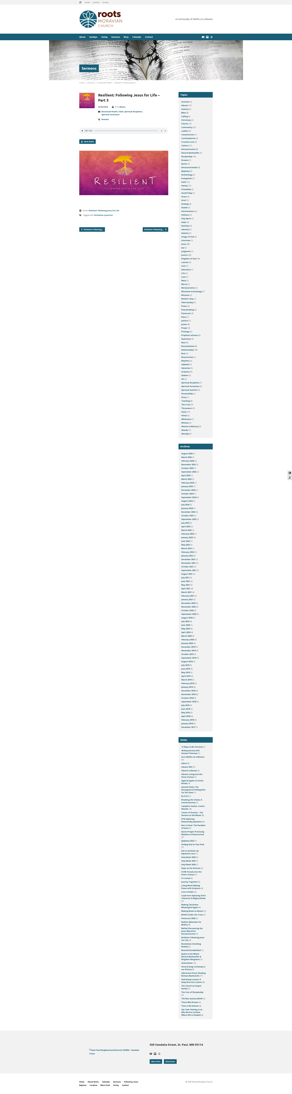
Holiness (185, 215)
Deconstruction (188, 149)
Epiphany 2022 (187, 841)
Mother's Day (187, 299)
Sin (182, 379)
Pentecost (186, 313)
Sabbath (185, 364)
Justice (184, 255)
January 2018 (187, 723)
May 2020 (185, 628)
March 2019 (186, 679)
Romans (105, 119)
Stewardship (187, 393)
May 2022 (185, 545)
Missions (185, 295)
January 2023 (187, 537)
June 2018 (185, 709)
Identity (185, 229)
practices (108, 215)
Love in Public (187, 892)
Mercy (184, 284)
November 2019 (188, 650)
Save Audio (88, 141)
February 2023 (187, 534)
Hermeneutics (187, 211)
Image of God (187, 237)
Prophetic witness (189, 335)
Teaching (185, 401)
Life (183, 273)
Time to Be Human (189, 1006)
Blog (126, 37)
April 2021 (185, 588)
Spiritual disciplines (133, 111)
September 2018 (188, 701)
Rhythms (185, 361)
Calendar (136, 37)
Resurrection (187, 357)
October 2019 (187, 654)
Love (183, 277)
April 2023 (185, 526)
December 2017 (188, 727)
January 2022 (187, 555)
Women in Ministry (190, 426)
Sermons (115, 37)
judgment (186, 251)
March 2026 (186, 457)
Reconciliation (187, 346)
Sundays (93, 37)
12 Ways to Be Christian (192, 747)
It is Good (185, 878)
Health (184, 207)
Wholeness (186, 419)
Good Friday (186, 193)
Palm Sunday (187, 302)
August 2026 (187, 453)
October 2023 (187, 515)
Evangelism (186, 178)
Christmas (186, 120)
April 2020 (185, 632)
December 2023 (188, 512)
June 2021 (185, 581)
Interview (185, 240)
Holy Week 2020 (188, 857)
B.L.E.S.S (184, 796)
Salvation (185, 368)
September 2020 (188, 614)
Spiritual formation (110, 114)
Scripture (185, 371)
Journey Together (189, 882)
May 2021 (185, 585)
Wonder (184, 430)
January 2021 (187, 599)
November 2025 (188, 464)
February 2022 (187, 552)
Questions (186, 339)
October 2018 (187, 698)
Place (183, 317)
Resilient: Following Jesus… (126, 83)
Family (184, 185)
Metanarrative (188, 288)
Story (183, 397)
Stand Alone (186, 963)
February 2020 (187, 639)
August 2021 (187, 574)
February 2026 (187, 461)
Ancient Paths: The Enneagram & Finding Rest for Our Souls (193, 790)
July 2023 (185, 523)
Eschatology (186, 174)
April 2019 (185, 676)
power (184, 324)
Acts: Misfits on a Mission (192, 757)
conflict (184, 131)
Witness (185, 423)
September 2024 (188, 497)
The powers (186, 408)
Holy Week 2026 (188, 864)
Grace (184, 196)
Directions (170, 1061)
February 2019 (187, 683)
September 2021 (188, 570)
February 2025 (187, 483)
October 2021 (187, 566)
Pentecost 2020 (188, 918)
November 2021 (188, 563)
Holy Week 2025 (188, 861)
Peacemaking (187, 309)
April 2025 (185, 475)
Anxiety (184, 109)
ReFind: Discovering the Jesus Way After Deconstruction (192, 931)
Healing (185, 204)
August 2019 (187, 661)
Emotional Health (105, 83)
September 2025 (188, 472)
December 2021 (188, 559)
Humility (185, 226)
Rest (183, 353)
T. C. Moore (120, 107)
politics (184, 320)
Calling (184, 116)
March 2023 (186, 530)
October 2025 (187, 468)
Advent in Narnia (189, 770)
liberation (185, 269)
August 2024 (187, 501)
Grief (183, 200)
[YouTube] (203, 37)
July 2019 (185, 665)
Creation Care (187, 142)
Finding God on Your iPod (192, 844)
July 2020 (185, 621)
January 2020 (187, 643)
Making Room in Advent (192, 911)
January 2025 (187, 486)
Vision (184, 415)
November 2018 (188, 694)
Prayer (184, 328)
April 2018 (185, 716)
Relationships (187, 350)
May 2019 (185, 672)
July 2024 (185, 504)
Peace (184, 306)
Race (183, 342)
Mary (183, 280)
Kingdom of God (188, 258)
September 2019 (188, 658)
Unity (183, 412)
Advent (184, 105)
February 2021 (187, 596)
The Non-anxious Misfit (192, 998)
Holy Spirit (186, 218)
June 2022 (185, 541)
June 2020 (185, 625)
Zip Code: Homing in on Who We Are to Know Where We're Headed (191, 1012)
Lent (183, 266)
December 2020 (188, 603)
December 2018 (188, 690)
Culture (184, 145)
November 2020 (188, 607)
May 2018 (185, 712)
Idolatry (185, 233)
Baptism (82, 1085)
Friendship (186, 189)
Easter (184, 164)
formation (98, 215)
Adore (184, 763)
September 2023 (188, 519)
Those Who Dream (189, 1002)
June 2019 (185, 669)
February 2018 (187, 720)
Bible (183, 112)
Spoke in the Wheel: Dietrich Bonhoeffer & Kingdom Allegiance (191, 957)
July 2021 (185, 577)
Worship (185, 433)
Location (96, 2)
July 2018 (185, 705)
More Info (155, 1061)
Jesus (183, 244)
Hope (183, 222)
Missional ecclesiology (191, 291)
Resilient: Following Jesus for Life (104, 210)
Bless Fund (105, 1085)
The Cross (185, 404)
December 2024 (188, 490)
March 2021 (186, 592)
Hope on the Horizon (190, 868)
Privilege (185, 331)
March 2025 (186, 479)
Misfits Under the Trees (192, 914)
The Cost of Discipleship (192, 992)
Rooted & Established (191, 950)
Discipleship (186, 156)
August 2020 (187, 617)
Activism (185, 102)
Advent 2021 (187, 767)
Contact (105, 2)
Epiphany (185, 171)
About (82, 37)
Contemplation (188, 138)
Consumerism (187, 134)
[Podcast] (211, 37)
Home (87, 2)
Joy (182, 247)
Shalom (184, 375)
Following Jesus (131, 1082)
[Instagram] (207, 37)
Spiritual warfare (189, 390)
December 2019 (188, 647)
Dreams (184, 160)
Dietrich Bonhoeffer (190, 153)
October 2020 (187, 610)
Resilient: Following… (93, 229)
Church (184, 123)
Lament (185, 262)
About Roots (93, 1082)
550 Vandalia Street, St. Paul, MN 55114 (176, 1044)
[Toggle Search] (80, 2)
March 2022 (186, 548)
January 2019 (187, 687)
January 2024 (187, 508)
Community (186, 127)
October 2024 (187, 493)
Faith (121, 111)
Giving (104, 37)
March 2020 (186, 636)
